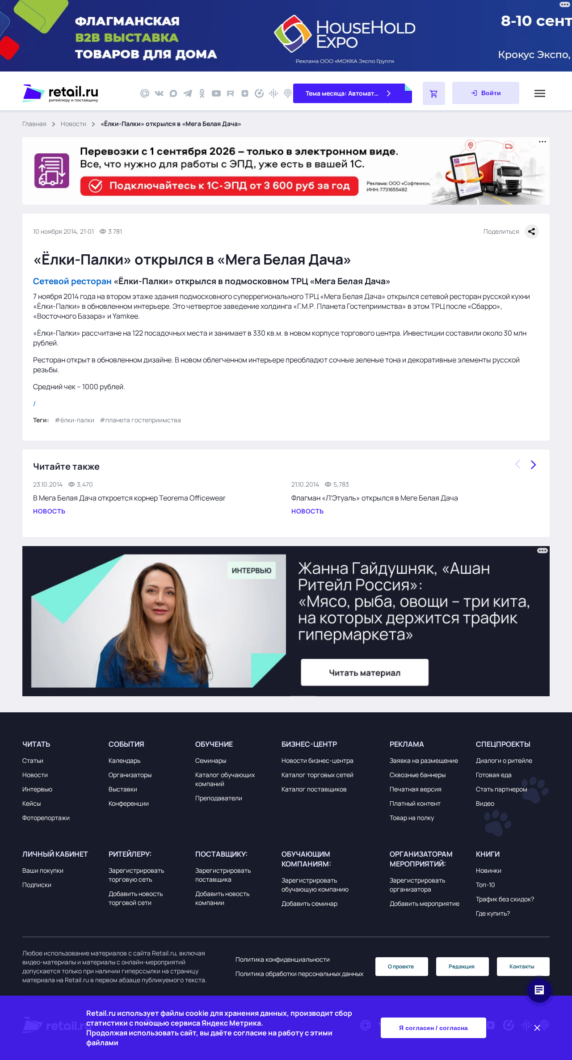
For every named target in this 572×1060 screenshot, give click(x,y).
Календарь (124, 760)
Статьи (32, 760)
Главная (34, 123)
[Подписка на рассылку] (144, 93)
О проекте (401, 966)
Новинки (488, 870)
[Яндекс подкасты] (259, 93)
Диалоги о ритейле (504, 760)
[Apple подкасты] (287, 93)
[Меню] (540, 93)
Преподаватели (218, 798)
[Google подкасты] (273, 93)
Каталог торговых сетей (317, 774)
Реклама (407, 744)
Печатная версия (416, 789)
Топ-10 (485, 884)
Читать (36, 744)
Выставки (123, 789)
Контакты (521, 966)
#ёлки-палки (74, 420)
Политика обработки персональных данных (299, 973)
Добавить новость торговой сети (136, 898)
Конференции (129, 803)
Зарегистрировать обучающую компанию (315, 884)
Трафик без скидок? (505, 899)
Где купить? (493, 913)
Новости (73, 123)
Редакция (462, 966)
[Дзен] (244, 93)
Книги (488, 854)
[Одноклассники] (202, 93)
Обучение (214, 744)
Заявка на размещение (424, 760)
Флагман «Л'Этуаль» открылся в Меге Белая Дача (374, 498)
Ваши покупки (42, 870)
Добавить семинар (309, 903)
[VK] (159, 93)
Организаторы (130, 774)
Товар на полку (412, 817)
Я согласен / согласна (433, 1027)
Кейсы (31, 803)
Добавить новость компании (222, 898)
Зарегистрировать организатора (417, 884)
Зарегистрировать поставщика (223, 874)
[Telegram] (187, 93)
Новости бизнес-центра (317, 760)
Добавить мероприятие (424, 903)
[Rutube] (230, 93)
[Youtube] (216, 93)
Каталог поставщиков (314, 789)
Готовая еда (494, 774)
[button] (63, 744)
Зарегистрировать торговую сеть (136, 874)
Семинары (210, 760)
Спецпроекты (503, 744)
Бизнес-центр (309, 744)
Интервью (37, 789)
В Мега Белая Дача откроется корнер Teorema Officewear (129, 498)
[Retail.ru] (76, 93)
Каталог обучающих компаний (225, 779)
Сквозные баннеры (418, 774)
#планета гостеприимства (140, 420)
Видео (485, 803)
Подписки (36, 884)
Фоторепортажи (46, 817)
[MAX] (173, 93)
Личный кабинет (55, 854)
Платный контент (415, 803)
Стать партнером (501, 789)
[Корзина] (434, 93)
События (126, 744)
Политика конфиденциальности (283, 959)
